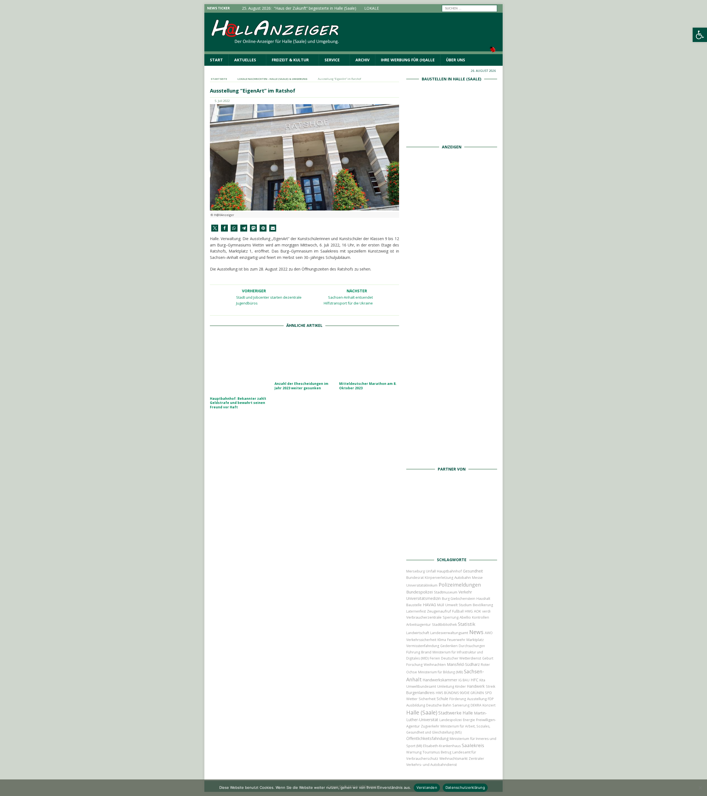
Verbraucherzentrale (424, 617)
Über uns (455, 59)
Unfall (431, 571)
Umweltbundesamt (421, 686)
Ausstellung (477, 698)
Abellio (465, 617)
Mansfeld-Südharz (463, 664)
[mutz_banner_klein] (451, 546)
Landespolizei (450, 720)
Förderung (457, 699)
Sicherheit (427, 698)
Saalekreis (473, 745)
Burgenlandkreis (420, 692)
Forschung (414, 664)
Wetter (412, 698)
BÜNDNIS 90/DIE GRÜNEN (464, 692)
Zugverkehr (430, 726)
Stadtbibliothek (444, 624)
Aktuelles (245, 59)
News (476, 632)
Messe (477, 577)
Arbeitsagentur (418, 624)
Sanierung (460, 705)
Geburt (487, 658)
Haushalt (483, 598)
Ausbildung (415, 705)
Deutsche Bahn (438, 705)
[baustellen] (451, 133)
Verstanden (426, 787)
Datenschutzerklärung (465, 787)
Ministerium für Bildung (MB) (440, 672)
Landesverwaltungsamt (449, 633)
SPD (488, 692)
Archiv (362, 59)
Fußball (458, 611)
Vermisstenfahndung (422, 645)
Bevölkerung (483, 605)
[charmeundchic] (451, 331)
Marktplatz (475, 639)
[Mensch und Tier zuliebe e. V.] (451, 455)
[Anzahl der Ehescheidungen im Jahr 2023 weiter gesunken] (304, 356)
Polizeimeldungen (460, 584)
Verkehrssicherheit (421, 639)
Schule (442, 698)
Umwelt (451, 605)
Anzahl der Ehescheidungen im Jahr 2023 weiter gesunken (301, 385)
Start (216, 59)
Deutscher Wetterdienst (461, 658)
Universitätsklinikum (421, 585)
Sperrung (450, 617)
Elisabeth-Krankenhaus (442, 746)
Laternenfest (416, 611)
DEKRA (476, 705)
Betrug (446, 752)
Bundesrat (415, 577)
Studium (465, 605)
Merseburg (415, 571)
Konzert (488, 705)
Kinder (460, 686)
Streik (490, 686)
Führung (413, 652)
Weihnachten (435, 664)
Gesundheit (473, 571)
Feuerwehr (456, 639)
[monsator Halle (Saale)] (451, 207)
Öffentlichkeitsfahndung (427, 738)
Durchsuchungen (472, 645)
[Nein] (700, 787)
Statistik (466, 624)
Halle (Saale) (421, 712)
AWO (489, 633)
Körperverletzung (439, 577)
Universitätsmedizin (423, 598)
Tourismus (431, 752)
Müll (440, 605)
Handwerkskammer (440, 679)
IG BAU (463, 680)
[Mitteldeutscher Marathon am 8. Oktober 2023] (369, 356)
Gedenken (449, 645)
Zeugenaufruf (439, 611)
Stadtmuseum (445, 592)
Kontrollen (480, 617)
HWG (469, 611)
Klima (441, 639)
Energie (469, 720)
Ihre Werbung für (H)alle (408, 59)
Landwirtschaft (417, 633)
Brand (426, 652)
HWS (439, 692)
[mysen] (451, 393)
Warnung (413, 752)
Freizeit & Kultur (290, 59)
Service (332, 59)
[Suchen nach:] (469, 7)
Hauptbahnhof (449, 571)
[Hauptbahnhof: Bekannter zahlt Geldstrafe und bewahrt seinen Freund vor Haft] (240, 364)
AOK (477, 611)
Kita (482, 680)
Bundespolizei (419, 592)
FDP (491, 699)
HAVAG (429, 604)
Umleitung (445, 686)
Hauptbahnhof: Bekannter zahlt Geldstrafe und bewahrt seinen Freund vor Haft (238, 402)
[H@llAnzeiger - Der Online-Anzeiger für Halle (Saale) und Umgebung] (353, 50)
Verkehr (465, 592)
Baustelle (414, 605)
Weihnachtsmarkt (453, 758)
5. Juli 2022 (222, 101)
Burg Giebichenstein (458, 598)
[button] (214, 228)
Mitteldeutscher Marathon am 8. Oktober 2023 (368, 385)
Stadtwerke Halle (455, 713)
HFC (474, 679)
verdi (486, 611)
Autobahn (462, 577)
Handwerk (476, 686)
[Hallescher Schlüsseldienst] (451, 269)
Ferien (435, 658)
